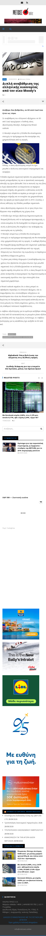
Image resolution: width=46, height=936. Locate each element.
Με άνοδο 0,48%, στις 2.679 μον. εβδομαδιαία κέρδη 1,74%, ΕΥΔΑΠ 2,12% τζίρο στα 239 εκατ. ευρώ (29, 868)
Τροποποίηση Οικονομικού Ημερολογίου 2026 (23, 823)
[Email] (22, 2)
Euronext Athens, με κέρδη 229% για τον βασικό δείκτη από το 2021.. (30, 880)
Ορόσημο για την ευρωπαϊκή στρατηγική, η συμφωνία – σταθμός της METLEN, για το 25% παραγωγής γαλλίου (30, 447)
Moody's (12, 334)
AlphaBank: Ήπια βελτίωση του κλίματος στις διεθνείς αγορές (23, 355)
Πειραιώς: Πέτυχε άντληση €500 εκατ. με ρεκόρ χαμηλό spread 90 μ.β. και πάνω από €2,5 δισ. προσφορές (30, 855)
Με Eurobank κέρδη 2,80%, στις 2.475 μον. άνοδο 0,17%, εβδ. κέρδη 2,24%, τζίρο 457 (20, 416)
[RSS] (27, 2)
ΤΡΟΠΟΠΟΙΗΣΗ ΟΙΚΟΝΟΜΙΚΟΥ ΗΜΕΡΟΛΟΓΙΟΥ (23, 830)
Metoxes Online (24, 79)
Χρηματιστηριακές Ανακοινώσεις (23, 811)
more (43, 101)
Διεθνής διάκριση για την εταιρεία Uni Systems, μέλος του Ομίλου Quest (23, 366)
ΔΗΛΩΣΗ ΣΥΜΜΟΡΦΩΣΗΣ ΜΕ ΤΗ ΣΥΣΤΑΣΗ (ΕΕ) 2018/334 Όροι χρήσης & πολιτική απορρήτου (23, 920)
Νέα (4, 79)
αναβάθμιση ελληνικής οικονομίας (18, 337)
